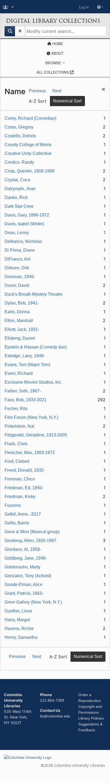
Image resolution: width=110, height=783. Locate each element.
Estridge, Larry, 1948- (25, 356)
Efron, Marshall (19, 320)
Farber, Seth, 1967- (23, 391)
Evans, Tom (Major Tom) (27, 364)
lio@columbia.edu (55, 716)
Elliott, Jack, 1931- (22, 329)
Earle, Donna (17, 312)
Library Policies (91, 718)
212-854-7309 (52, 700)
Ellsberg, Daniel (20, 338)
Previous (37, 91)
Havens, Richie (19, 628)
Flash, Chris (16, 443)
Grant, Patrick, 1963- (24, 593)
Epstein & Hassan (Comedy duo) (36, 347)
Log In (84, 7)
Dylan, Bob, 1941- (22, 303)
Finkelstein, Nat (19, 426)
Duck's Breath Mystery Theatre (33, 294)
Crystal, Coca (17, 180)
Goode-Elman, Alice (23, 584)
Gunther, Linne (18, 611)
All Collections (53, 72)
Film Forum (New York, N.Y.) (31, 417)
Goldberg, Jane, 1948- (26, 558)
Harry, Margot (17, 619)
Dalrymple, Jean (20, 188)
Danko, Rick (16, 197)
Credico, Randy (19, 162)
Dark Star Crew (19, 206)
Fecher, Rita (16, 408)
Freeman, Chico (20, 479)
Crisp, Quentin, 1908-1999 (29, 171)
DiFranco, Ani (17, 259)
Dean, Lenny (17, 232)
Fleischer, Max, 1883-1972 (30, 452)
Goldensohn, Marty (22, 567)
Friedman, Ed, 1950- (24, 487)
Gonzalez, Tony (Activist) (28, 575)
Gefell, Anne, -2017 (23, 514)
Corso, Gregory (19, 127)
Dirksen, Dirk (17, 268)
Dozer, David (17, 285)
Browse (53, 62)
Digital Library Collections (53, 21)
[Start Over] (20, 31)
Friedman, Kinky (20, 496)
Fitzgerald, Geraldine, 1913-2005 (36, 435)
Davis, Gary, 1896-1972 (27, 215)
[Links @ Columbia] (9, 7)
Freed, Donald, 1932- (25, 470)
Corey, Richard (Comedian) (30, 118)
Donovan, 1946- (20, 276)
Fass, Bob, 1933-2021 (25, 399)
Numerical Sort (67, 101)
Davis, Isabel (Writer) (24, 224)
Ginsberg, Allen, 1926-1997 (30, 540)
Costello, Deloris (20, 136)
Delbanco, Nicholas (23, 241)
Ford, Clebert (17, 461)
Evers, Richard (19, 373)
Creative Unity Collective (28, 153)
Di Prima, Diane (20, 250)
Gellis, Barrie (17, 523)
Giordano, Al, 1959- (23, 549)
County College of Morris (28, 144)
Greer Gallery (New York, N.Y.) (33, 602)
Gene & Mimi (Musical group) (32, 531)
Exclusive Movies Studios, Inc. (33, 382)
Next (56, 91)
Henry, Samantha (21, 637)
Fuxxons (13, 505)
